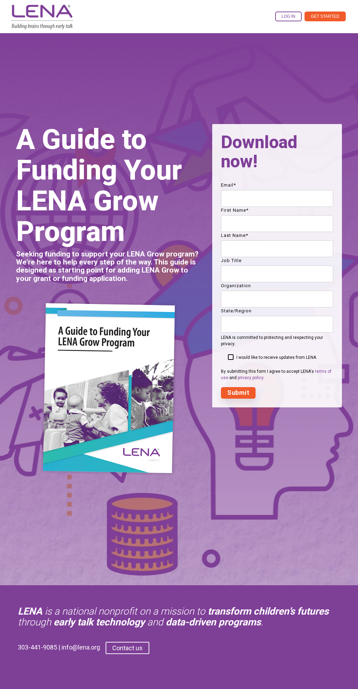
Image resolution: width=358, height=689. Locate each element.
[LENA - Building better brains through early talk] (42, 26)
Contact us (127, 648)
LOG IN (288, 16)
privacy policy (250, 377)
